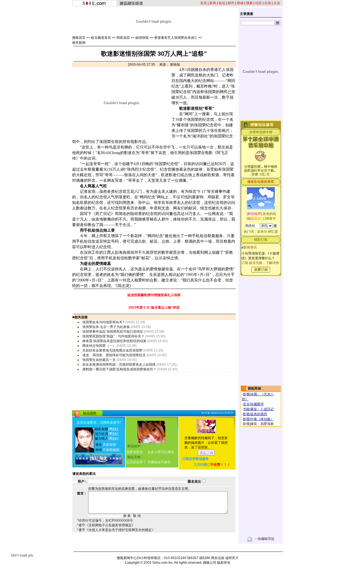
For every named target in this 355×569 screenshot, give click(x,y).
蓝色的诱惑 (258, 414)
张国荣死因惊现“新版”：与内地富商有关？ (113, 336)
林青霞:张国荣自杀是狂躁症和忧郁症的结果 (114, 341)
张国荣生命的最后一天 (99, 360)
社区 (258, 3)
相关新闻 (78, 43)
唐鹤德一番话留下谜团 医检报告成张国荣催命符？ (119, 369)
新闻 (212, 3)
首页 (203, 3)
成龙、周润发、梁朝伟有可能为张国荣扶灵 (114, 355)
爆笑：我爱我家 (262, 424)
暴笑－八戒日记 (262, 409)
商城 (240, 3)
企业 (276, 3)
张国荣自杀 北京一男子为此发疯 (106, 327)
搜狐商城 (254, 388)
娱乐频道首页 (101, 38)
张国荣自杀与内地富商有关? (103, 322)
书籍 (246, 409)
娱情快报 (142, 38)
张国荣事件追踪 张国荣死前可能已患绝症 (112, 332)
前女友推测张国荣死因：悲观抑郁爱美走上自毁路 (119, 364)
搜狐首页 (78, 38)
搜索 (249, 3)
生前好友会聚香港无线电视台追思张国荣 (112, 350)
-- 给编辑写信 (264, 539)
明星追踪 (123, 38)
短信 (222, 3)
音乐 (246, 404)
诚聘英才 (232, 558)
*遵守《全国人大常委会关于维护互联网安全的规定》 (116, 530)
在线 (267, 3)
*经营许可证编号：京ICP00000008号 (105, 520)
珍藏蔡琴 (257, 404)
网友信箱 (217, 558)
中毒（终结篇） (262, 419)
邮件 (231, 3)
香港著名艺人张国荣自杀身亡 (175, 38)
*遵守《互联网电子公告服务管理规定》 (106, 525)
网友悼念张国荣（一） (99, 346)
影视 (246, 394)
